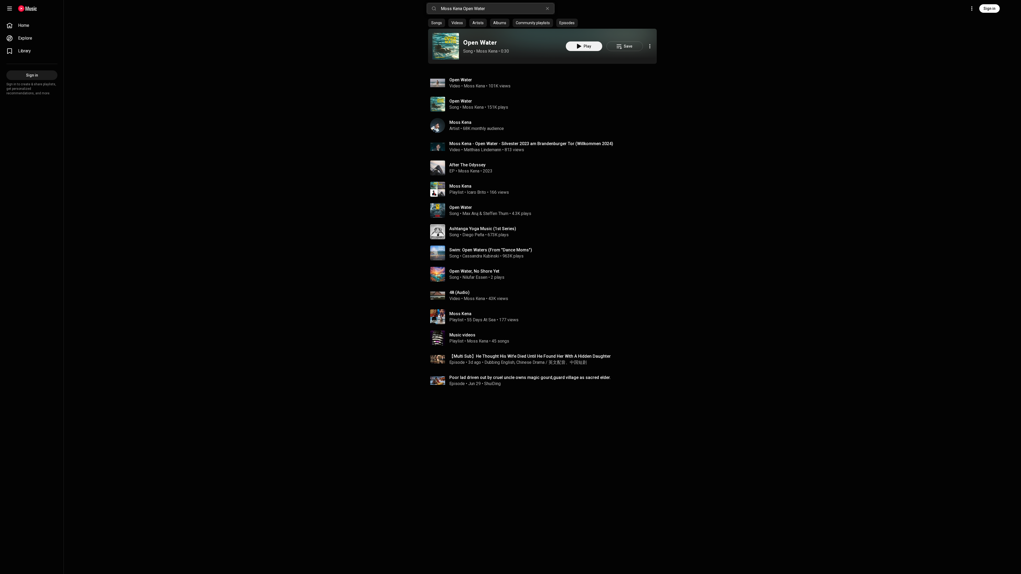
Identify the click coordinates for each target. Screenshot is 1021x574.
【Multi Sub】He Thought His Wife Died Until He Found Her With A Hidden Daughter (530, 356)
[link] (32, 25)
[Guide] (9, 8)
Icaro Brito (476, 192)
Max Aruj (470, 213)
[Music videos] (544, 338)
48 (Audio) (459, 292)
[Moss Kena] (544, 125)
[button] (445, 46)
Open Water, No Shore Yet (474, 271)
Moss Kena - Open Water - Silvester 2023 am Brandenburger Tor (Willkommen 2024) (531, 143)
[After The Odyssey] (544, 168)
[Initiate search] (434, 8)
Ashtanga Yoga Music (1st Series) (482, 228)
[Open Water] (445, 46)
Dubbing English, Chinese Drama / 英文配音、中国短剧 (535, 362)
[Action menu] (650, 46)
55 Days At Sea (481, 319)
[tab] (436, 23)
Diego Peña (473, 234)
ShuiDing (492, 383)
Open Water (480, 42)
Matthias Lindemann (482, 149)
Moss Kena (486, 51)
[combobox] (497, 8)
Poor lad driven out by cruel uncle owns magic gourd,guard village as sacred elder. (530, 377)
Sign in (989, 8)
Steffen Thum (495, 213)
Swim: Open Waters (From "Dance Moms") (490, 249)
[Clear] (547, 8)
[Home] (27, 8)
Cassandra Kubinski (480, 256)
